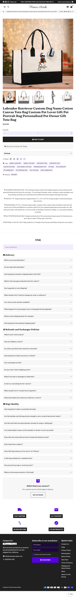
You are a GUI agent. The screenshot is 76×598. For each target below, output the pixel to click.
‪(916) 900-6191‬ (9, 559)
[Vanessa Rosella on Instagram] (8, 2)
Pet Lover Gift (61, 166)
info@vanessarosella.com (12, 556)
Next (70, 54)
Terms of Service (67, 563)
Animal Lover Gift (15, 163)
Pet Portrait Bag (21, 170)
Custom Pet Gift (54, 163)
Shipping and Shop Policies (65, 567)
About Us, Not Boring (66, 575)
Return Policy (65, 556)
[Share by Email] (72, 11)
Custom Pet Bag (42, 163)
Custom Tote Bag (9, 166)
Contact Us (65, 544)
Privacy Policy (66, 550)
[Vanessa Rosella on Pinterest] (6, 2)
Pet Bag (51, 166)
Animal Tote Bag (29, 163)
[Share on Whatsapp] (70, 11)
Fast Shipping (19, 516)
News (63, 571)
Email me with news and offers (43, 554)
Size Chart (64, 559)
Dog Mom (14, 174)
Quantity (5, 130)
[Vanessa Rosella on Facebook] (3, 2)
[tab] (38, 153)
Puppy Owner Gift (46, 170)
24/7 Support (56, 516)
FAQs (63, 547)
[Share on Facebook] (64, 11)
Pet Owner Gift (9, 170)
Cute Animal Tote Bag (24, 166)
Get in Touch (38, 495)
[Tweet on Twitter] (66, 11)
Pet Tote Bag (34, 170)
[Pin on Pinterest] (68, 11)
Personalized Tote (40, 166)
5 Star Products (56, 529)
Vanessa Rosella (16, 587)
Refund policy (65, 553)
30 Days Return (20, 529)
